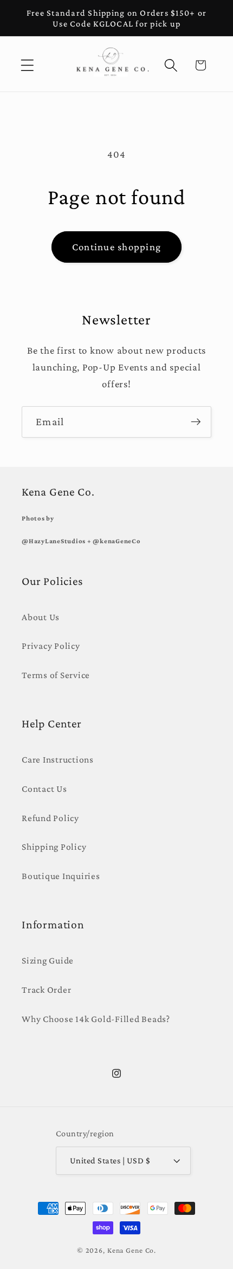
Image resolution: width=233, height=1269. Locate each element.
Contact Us (44, 788)
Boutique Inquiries (61, 875)
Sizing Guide (48, 960)
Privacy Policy (51, 645)
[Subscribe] (196, 422)
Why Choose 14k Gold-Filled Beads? (96, 1018)
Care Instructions (58, 759)
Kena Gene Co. (131, 1250)
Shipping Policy (54, 846)
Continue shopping (116, 246)
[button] (27, 65)
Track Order (46, 989)
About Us (41, 616)
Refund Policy (50, 817)
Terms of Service (56, 674)
